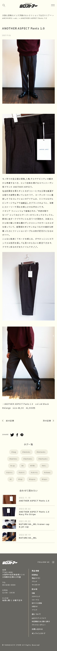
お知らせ (35, 606)
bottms (14, 459)
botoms (27, 452)
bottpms (44, 459)
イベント (34, 610)
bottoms (28, 459)
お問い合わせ (37, 629)
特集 (33, 593)
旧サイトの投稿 (37, 603)
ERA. (33, 465)
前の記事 (10, 420)
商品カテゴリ (36, 578)
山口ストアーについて (39, 618)
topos (32, 479)
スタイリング (36, 596)
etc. (45, 465)
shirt (22, 472)
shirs (10, 472)
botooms (41, 452)
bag (14, 452)
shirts (35, 472)
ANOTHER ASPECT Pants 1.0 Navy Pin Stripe (34, 513)
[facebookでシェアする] (17, 434)
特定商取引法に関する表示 (41, 621)
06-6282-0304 (8, 585)
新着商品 (35, 575)
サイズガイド (36, 585)
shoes (47, 472)
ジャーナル (35, 600)
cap (13, 465)
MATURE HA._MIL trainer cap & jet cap (34, 525)
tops (45, 479)
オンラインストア (38, 633)
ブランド (34, 581)
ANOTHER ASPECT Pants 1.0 (34, 500)
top (21, 479)
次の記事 (47, 420)
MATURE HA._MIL (28, 537)
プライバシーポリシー (39, 625)
